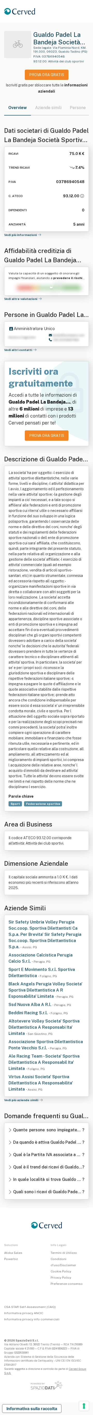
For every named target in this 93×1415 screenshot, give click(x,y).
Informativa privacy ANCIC (23, 1313)
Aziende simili (48, 107)
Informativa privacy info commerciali (31, 1319)
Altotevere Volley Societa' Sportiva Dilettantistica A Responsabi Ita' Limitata (44, 1027)
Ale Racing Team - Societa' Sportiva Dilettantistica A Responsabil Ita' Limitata (44, 1062)
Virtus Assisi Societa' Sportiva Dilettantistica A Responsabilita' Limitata (41, 1083)
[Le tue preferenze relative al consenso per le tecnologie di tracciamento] (84, 1406)
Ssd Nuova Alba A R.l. (30, 1004)
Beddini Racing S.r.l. (29, 1012)
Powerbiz (11, 1259)
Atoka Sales (13, 1253)
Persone (78, 107)
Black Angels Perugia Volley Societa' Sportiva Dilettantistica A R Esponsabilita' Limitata (45, 990)
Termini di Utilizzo (64, 1253)
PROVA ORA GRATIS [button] (46, 75)
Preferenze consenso (67, 1284)
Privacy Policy (61, 1277)
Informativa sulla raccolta (31, 1408)
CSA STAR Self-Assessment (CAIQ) (30, 1307)
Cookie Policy (61, 1271)
